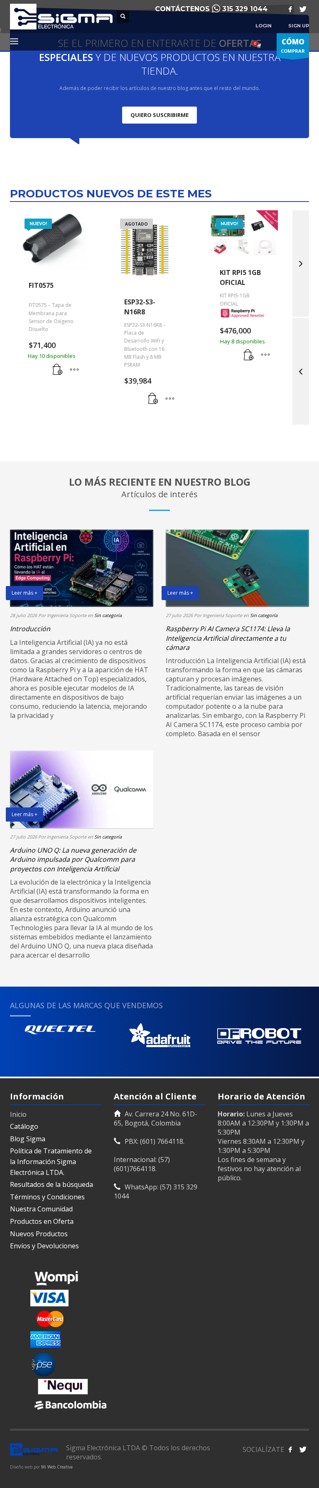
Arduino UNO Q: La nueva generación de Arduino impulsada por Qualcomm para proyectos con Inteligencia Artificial (73, 859)
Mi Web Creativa (57, 1467)
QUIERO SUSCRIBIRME (159, 115)
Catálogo (24, 1126)
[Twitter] (303, 9)
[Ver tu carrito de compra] (258, 46)
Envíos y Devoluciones (44, 1245)
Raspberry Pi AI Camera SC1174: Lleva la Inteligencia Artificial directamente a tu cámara (228, 638)
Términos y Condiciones (47, 1196)
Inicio (18, 1114)
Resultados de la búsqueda (51, 1184)
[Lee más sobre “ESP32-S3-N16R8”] (153, 399)
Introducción (30, 628)
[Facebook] (290, 9)
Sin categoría (108, 615)
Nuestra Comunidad (41, 1208)
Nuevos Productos (39, 1233)
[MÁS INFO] (74, 370)
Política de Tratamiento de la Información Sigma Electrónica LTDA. (51, 1161)
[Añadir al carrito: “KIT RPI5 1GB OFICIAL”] (248, 355)
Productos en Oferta (42, 1221)
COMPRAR (293, 45)
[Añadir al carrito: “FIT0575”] (57, 370)
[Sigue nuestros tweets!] (303, 1449)
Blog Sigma (27, 1138)
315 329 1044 (244, 9)
